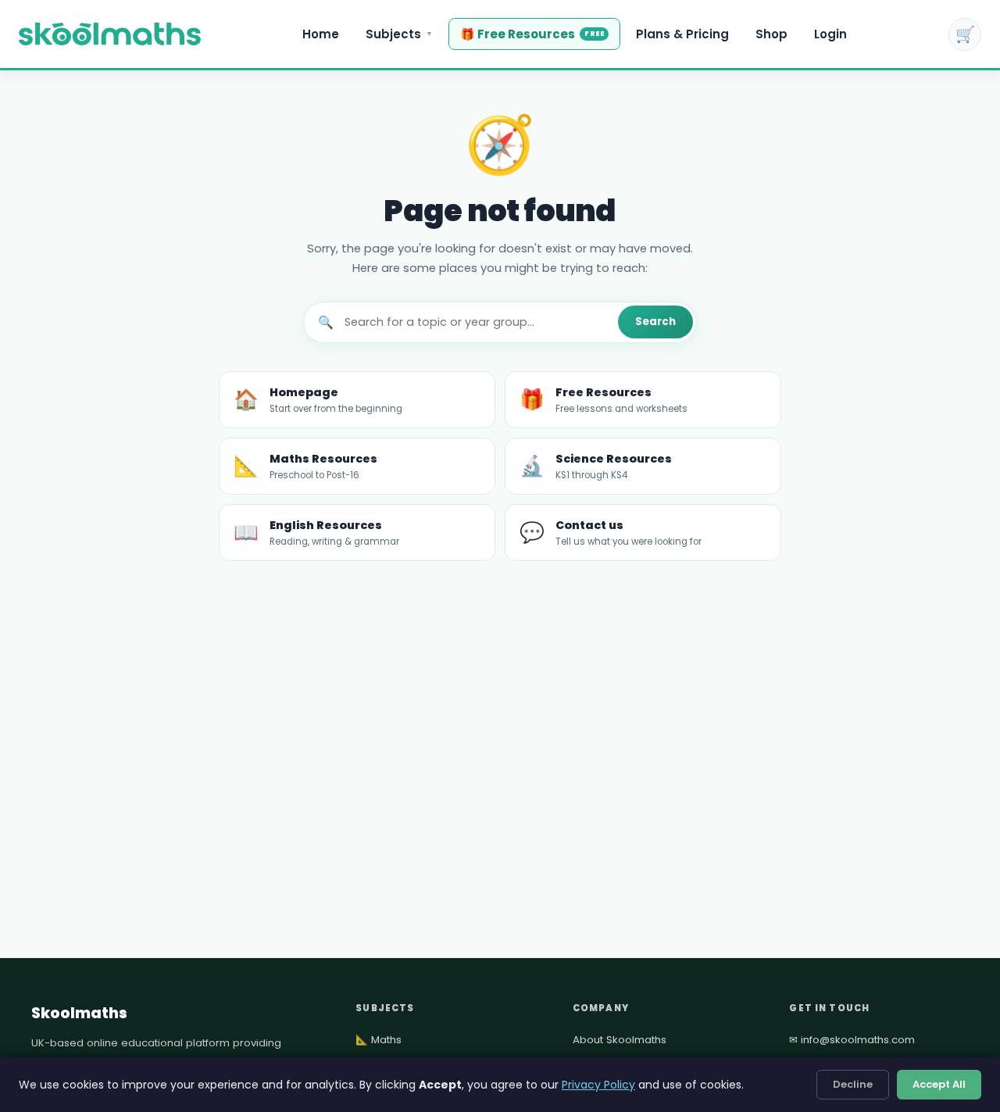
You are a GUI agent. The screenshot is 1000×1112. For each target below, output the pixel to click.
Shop (771, 34)
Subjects (399, 34)
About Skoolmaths (619, 1039)
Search (655, 321)
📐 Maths (378, 1039)
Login (830, 34)
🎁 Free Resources (532, 34)
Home (320, 34)
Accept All (939, 1084)
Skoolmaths (79, 1013)
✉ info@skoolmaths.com (852, 1039)
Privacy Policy (598, 1084)
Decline (853, 1084)
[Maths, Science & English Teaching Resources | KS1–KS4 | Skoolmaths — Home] (110, 34)
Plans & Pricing (682, 34)
